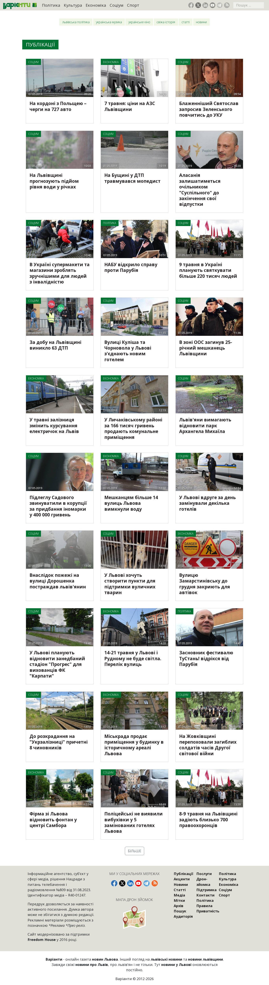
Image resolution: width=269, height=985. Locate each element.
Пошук (180, 911)
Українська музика (109, 22)
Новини (201, 22)
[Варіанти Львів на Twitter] (198, 5)
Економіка (96, 5)
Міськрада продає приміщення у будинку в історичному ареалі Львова (134, 745)
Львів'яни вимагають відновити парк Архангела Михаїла (205, 425)
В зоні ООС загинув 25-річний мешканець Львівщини (205, 348)
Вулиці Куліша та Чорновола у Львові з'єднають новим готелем (127, 351)
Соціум (116, 5)
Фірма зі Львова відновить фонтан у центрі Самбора (53, 819)
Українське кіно (139, 22)
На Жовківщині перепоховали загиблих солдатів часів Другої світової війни (208, 745)
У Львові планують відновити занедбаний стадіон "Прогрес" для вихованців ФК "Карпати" (57, 664)
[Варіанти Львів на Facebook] (191, 5)
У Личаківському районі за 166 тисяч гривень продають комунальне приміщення (133, 428)
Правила (204, 905)
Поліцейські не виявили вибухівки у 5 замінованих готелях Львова (133, 822)
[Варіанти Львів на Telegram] (220, 5)
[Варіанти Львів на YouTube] (212, 5)
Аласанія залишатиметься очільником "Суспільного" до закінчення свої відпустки (200, 189)
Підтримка (206, 889)
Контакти (205, 895)
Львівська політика (76, 22)
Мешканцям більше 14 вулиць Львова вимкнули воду (131, 503)
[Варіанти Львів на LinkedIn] (205, 5)
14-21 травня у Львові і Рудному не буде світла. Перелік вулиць (132, 658)
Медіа (179, 895)
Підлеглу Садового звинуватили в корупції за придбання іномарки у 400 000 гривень (58, 506)
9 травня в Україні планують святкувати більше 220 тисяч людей (208, 270)
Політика (51, 5)
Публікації (183, 873)
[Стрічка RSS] (227, 5)
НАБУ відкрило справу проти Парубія (130, 267)
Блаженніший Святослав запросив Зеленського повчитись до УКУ (208, 109)
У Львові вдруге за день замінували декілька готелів (207, 503)
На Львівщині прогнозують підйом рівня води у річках (54, 181)
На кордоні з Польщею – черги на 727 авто (58, 106)
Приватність (207, 911)
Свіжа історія (166, 22)
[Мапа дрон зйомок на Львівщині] (134, 917)
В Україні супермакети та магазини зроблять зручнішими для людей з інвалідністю (60, 273)
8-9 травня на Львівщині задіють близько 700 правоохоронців (208, 819)
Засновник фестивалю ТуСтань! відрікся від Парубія (206, 658)
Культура (73, 5)
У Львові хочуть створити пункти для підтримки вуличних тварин (129, 583)
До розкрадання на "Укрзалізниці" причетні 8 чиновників (59, 742)
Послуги (204, 873)
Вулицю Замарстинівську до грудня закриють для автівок (204, 583)
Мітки (179, 900)
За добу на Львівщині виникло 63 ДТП (55, 345)
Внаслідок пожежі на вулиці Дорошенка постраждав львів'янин (58, 581)
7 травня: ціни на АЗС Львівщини (129, 106)
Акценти (182, 879)
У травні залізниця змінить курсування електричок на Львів (54, 425)
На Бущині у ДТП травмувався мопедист (132, 178)
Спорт (133, 5)
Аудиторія (183, 916)
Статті (186, 22)
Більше (134, 850)
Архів (178, 905)
